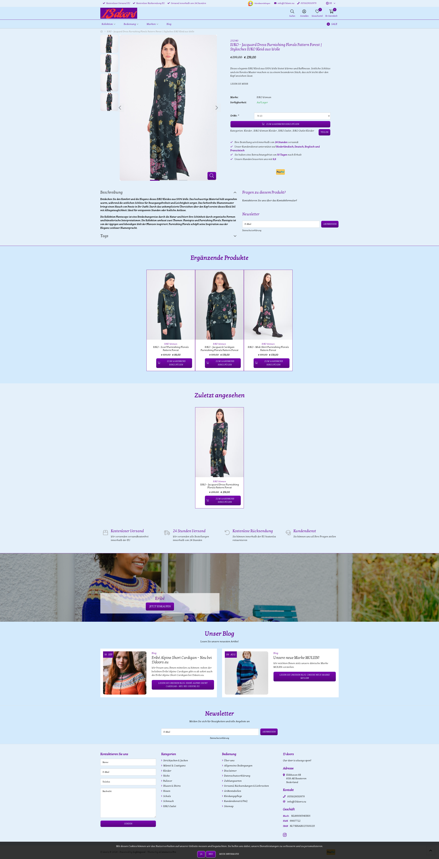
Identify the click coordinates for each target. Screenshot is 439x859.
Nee (211, 854)
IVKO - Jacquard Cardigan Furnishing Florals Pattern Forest (219, 348)
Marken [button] (151, 24)
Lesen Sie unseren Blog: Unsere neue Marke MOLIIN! (305, 676)
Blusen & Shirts (172, 785)
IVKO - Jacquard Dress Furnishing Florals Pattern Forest (219, 486)
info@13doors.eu (296, 801)
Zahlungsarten (233, 780)
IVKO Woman (264, 97)
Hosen (166, 791)
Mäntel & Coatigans (174, 765)
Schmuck (168, 801)
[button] (329, 3)
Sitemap (229, 806)
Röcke (166, 775)
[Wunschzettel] (152, 363)
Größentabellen (232, 791)
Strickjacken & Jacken (175, 760)
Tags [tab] (104, 236)
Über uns (229, 760)
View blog (332, 643)
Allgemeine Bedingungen (238, 765)
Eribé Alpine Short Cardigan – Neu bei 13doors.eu (182, 659)
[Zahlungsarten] (280, 172)
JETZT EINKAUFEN (160, 606)
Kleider (248, 130)
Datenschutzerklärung (251, 230)
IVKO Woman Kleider (265, 130)
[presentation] (120, 107)
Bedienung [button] (130, 24)
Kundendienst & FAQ (235, 801)
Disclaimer (230, 770)
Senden (128, 823)
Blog (169, 24)
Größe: (234, 115)
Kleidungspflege (233, 796)
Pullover (167, 780)
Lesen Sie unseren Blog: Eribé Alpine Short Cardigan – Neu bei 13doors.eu (182, 685)
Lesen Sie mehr (239, 83)
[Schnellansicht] (188, 276)
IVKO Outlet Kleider (303, 130)
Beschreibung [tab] (111, 192)
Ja (201, 854)
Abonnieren (329, 224)
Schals (167, 796)
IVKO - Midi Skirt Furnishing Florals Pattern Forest (268, 348)
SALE (334, 24)
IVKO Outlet (284, 130)
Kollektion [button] (107, 24)
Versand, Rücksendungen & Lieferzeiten (246, 785)
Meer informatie (229, 854)
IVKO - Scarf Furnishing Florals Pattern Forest (171, 348)
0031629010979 (296, 796)
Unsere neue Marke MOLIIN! (296, 657)
